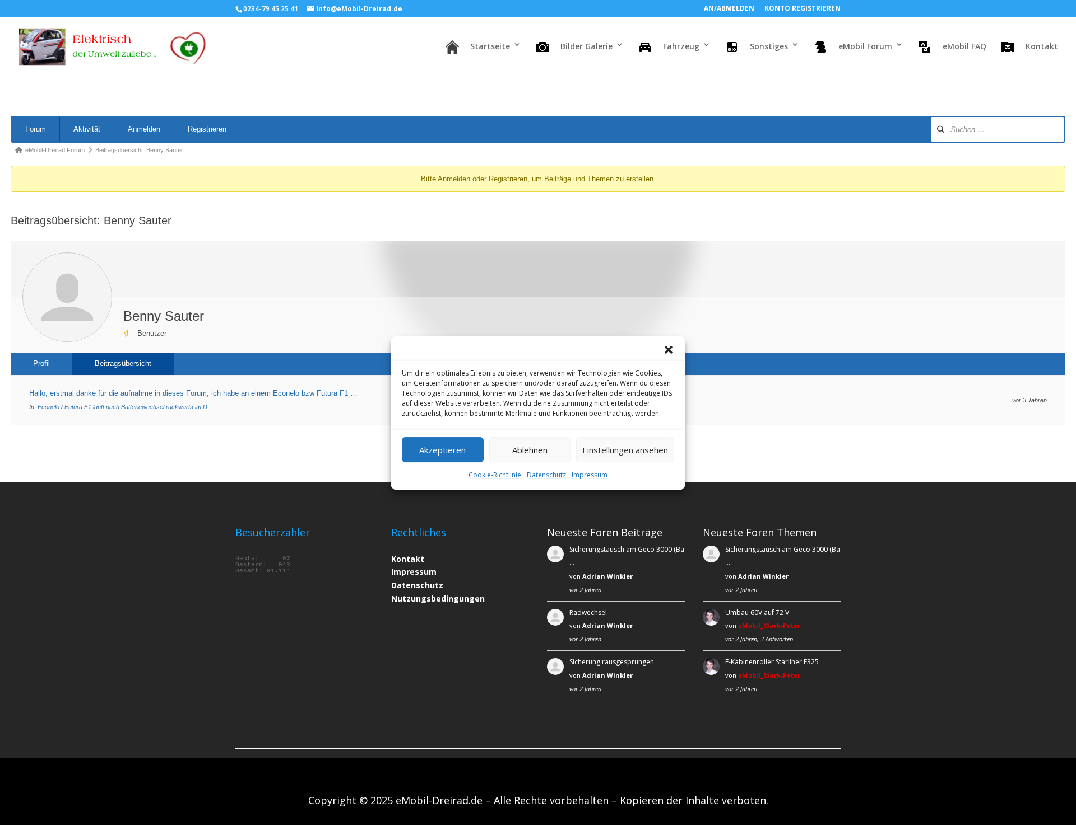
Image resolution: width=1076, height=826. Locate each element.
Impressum (589, 475)
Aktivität (86, 129)
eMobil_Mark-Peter (769, 625)
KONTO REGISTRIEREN (802, 9)
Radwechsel (588, 612)
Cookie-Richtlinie (495, 475)
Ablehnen (530, 450)
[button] (668, 349)
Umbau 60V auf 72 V (757, 612)
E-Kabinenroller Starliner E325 (772, 662)
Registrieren (207, 129)
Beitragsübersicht (123, 363)
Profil (41, 363)
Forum (35, 129)
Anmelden (144, 129)
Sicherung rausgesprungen (611, 662)
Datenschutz (546, 475)
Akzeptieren (442, 450)
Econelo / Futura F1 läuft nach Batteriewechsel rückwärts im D (122, 406)
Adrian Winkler (607, 576)
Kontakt (407, 558)
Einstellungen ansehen (625, 450)
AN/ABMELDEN (729, 9)
